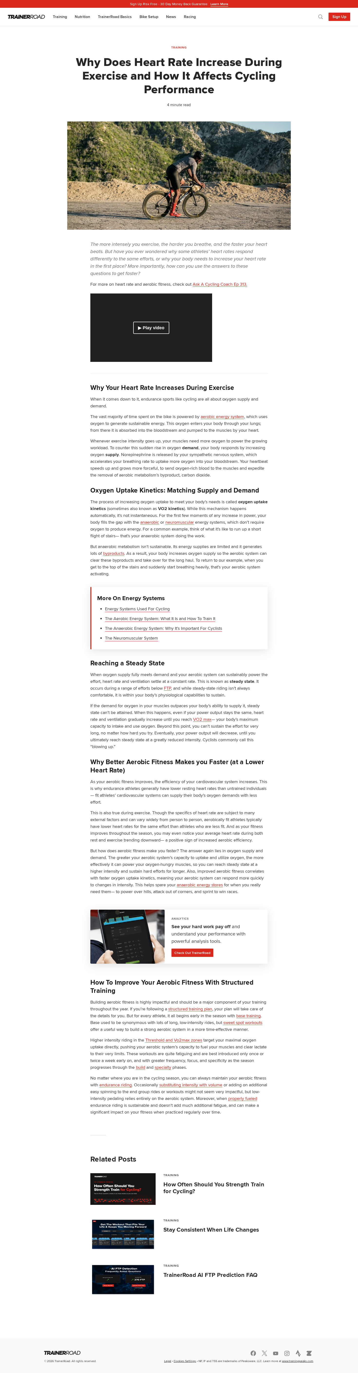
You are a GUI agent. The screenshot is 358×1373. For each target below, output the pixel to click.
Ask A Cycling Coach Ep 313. (220, 284)
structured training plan (190, 1009)
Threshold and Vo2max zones (173, 1040)
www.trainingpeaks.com (297, 1361)
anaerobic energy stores (200, 885)
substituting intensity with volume (190, 1085)
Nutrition (82, 16)
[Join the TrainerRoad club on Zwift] (309, 1353)
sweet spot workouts (242, 1022)
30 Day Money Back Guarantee (179, 3)
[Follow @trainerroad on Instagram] (287, 1353)
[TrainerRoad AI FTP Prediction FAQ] (123, 1279)
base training (248, 1016)
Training (60, 16)
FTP (167, 688)
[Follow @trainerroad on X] (264, 1353)
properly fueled (242, 1098)
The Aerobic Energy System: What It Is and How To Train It (160, 618)
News (171, 16)
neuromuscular (179, 522)
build (140, 1067)
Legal (167, 1361)
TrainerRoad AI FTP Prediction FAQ (210, 1275)
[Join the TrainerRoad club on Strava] (298, 1353)
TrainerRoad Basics (115, 16)
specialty (163, 1067)
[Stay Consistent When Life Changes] (123, 1234)
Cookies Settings (185, 1361)
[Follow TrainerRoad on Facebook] (253, 1353)
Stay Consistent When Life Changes (211, 1229)
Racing (190, 16)
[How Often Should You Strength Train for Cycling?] (123, 1189)
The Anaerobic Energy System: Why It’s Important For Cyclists (163, 628)
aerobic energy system (222, 416)
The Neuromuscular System (131, 638)
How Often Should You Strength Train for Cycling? (213, 1188)
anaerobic (149, 522)
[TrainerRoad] (26, 17)
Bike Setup (149, 16)
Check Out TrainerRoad (192, 952)
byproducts (113, 553)
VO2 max (202, 719)
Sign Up (339, 16)
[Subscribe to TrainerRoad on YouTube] (275, 1353)
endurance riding (115, 1085)
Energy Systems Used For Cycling (137, 609)
